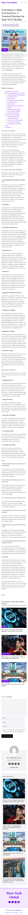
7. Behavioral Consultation (14, 109)
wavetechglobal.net (16, 910)
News (4, 50)
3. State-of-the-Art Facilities (15, 120)
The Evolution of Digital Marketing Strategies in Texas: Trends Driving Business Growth (13, 880)
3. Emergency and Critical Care (15, 100)
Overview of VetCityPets (11, 91)
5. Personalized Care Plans (14, 123)
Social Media (5, 654)
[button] (22, 2)
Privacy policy (15, 912)
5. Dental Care (11, 104)
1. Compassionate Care (13, 116)
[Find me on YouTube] (18, 764)
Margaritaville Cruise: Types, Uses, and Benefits (12, 684)
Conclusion (8, 127)
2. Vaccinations (11, 98)
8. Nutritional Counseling (13, 111)
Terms (21, 912)
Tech (3, 626)
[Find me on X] (12, 764)
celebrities (5, 681)
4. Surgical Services (12, 102)
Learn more (14, 767)
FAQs (6, 125)
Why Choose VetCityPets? (12, 115)
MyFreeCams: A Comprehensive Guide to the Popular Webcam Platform (13, 657)
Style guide (8, 912)
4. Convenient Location (13, 122)
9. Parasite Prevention (13, 113)
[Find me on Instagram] (15, 764)
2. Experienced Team (12, 118)
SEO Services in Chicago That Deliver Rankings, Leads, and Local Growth (12, 630)
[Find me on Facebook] (9, 764)
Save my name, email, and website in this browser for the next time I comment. (14, 730)
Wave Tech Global (9, 2)
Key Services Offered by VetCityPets (15, 93)
